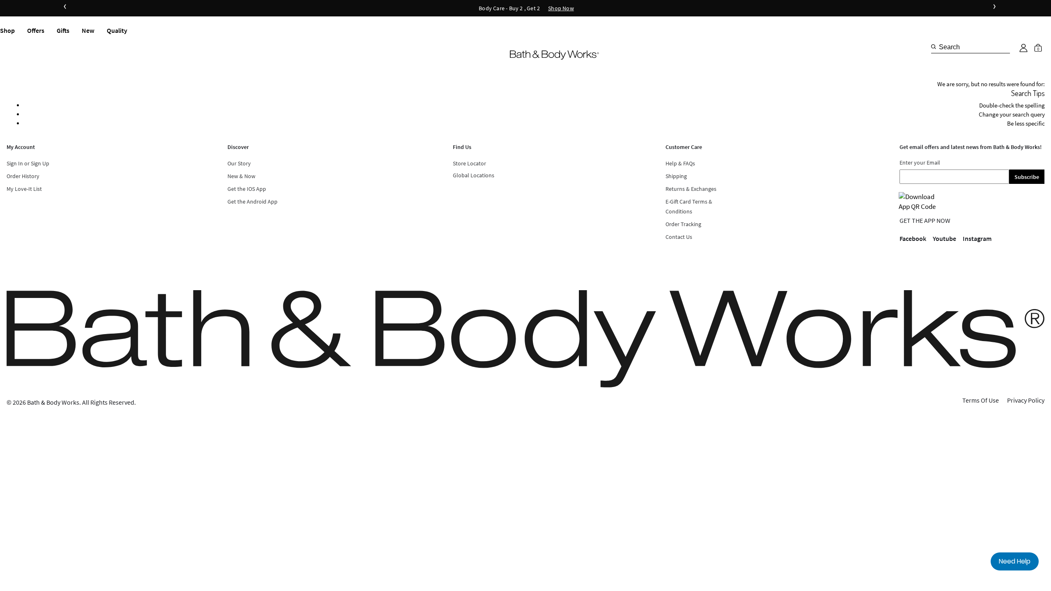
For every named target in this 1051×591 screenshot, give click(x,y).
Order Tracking (683, 224)
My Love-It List (24, 188)
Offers (35, 30)
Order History (23, 176)
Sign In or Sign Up (28, 163)
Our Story (239, 163)
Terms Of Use (980, 400)
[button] (1023, 48)
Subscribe (1026, 177)
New (88, 30)
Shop (7, 30)
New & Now (241, 176)
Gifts (63, 30)
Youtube (944, 238)
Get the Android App (252, 201)
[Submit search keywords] (933, 46)
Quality (117, 30)
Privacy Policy (1025, 400)
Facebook (913, 238)
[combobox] (970, 46)
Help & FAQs (680, 163)
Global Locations (473, 175)
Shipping (676, 176)
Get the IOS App (246, 188)
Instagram (977, 238)
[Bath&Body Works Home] (554, 55)
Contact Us (678, 237)
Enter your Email (920, 162)
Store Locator (469, 163)
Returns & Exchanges (690, 188)
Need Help (1014, 561)
